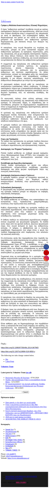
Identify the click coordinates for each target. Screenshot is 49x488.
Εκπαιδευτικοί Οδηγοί (13, 442)
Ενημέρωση (9, 444)
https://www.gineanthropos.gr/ (18, 458)
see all (28, 373)
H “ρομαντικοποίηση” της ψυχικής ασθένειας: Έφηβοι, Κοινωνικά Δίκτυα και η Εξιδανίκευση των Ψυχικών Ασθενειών (25, 386)
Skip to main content (8, 2)
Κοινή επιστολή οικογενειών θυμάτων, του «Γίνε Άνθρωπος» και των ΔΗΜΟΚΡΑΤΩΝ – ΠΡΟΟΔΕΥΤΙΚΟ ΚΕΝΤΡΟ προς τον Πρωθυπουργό (26, 413)
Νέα (6, 448)
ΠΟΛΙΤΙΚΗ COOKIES (14, 479)
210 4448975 (11, 454)
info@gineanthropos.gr (14, 456)
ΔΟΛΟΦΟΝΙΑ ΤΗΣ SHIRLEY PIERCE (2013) (23, 419)
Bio (6, 359)
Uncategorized (10, 432)
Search (25, 392)
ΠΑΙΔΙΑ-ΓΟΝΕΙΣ (11, 450)
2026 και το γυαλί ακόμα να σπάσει (18, 417)
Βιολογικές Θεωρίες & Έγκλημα (17, 378)
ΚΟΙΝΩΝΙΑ (9, 446)
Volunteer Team (7, 367)
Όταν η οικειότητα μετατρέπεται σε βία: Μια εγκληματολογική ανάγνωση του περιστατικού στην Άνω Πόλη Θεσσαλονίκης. (26, 407)
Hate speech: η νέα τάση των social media (20, 403)
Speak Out (9, 430)
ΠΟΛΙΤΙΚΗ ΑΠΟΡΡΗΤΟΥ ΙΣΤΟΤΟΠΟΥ (21, 476)
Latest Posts (9, 361)
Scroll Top (20, 2)
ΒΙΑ (6, 438)
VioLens (8, 434)
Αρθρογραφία (6, 21)
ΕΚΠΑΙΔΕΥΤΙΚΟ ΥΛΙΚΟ (13, 440)
